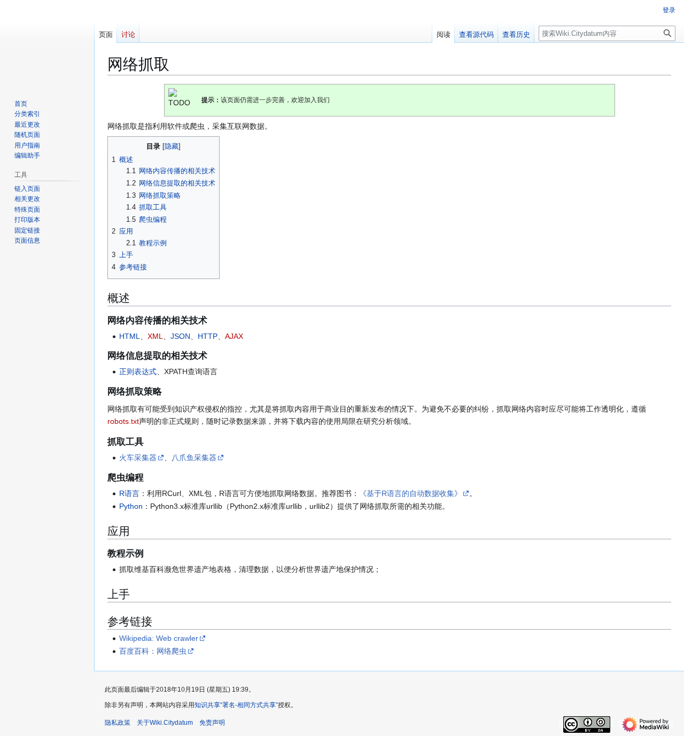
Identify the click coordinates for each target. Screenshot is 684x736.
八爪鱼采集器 (194, 457)
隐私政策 (117, 722)
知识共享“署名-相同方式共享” (236, 705)
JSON (180, 336)
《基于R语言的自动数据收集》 (410, 493)
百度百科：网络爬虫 (152, 651)
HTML (129, 336)
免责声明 (212, 722)
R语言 (129, 493)
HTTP (207, 336)
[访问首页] (47, 43)
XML (155, 336)
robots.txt (123, 421)
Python (131, 506)
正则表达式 (138, 371)
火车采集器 (138, 457)
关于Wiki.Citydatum (165, 722)
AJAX (234, 336)
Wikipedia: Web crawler (158, 638)
